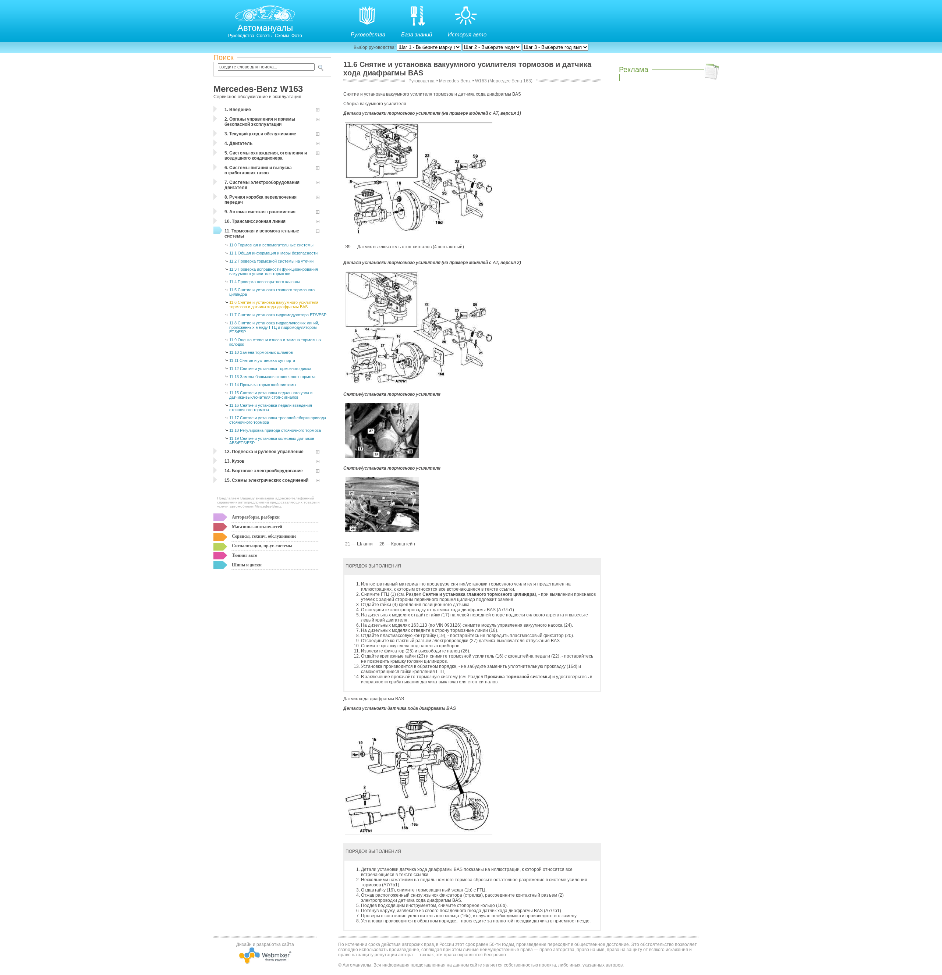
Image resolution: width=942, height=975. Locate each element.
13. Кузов (234, 461)
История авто (467, 34)
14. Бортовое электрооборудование (263, 470)
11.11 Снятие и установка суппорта (262, 360)
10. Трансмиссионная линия (255, 221)
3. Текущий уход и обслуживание (260, 133)
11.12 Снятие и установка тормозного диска (270, 368)
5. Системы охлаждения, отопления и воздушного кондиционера (265, 155)
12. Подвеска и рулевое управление (264, 451)
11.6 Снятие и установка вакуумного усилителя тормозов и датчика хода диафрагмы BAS (273, 304)
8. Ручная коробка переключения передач (260, 200)
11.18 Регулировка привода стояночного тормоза (275, 430)
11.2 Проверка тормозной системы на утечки (271, 261)
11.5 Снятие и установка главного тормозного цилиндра (272, 292)
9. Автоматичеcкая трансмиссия (259, 211)
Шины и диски (247, 564)
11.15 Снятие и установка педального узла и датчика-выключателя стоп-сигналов (270, 395)
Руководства (368, 34)
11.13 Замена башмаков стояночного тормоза (272, 376)
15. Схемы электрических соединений (266, 480)
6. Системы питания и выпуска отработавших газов (258, 170)
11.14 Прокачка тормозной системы (262, 384)
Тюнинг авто (244, 555)
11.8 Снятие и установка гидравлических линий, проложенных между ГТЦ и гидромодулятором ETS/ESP (274, 327)
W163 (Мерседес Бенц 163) (503, 80)
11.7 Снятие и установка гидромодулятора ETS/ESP (277, 315)
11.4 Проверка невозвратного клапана (264, 282)
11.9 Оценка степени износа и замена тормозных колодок (275, 342)
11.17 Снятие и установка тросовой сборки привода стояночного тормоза (277, 420)
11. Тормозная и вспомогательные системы (261, 233)
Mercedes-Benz (455, 80)
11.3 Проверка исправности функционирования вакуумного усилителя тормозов (273, 271)
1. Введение (237, 109)
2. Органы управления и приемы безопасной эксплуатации (259, 122)
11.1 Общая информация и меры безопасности (273, 253)
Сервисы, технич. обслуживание (264, 536)
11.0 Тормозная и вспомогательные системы (271, 245)
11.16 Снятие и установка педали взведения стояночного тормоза (270, 407)
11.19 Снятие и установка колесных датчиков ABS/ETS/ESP (271, 440)
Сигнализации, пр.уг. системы (262, 545)
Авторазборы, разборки (256, 517)
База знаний (416, 34)
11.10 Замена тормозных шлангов (261, 352)
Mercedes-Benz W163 (258, 89)
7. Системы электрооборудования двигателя (262, 185)
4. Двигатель (238, 143)
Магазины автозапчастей (257, 526)
